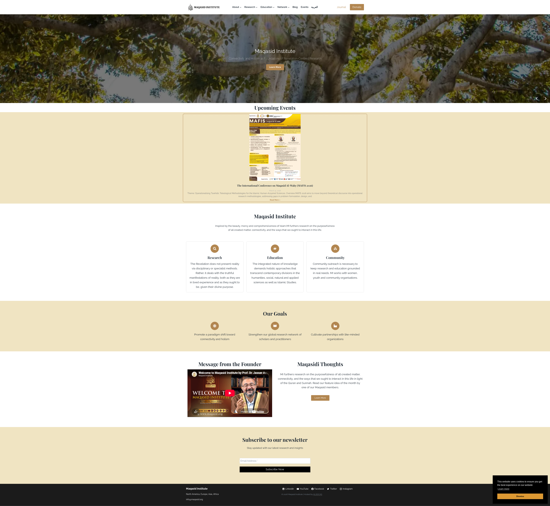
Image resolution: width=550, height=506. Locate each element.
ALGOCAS (317, 494)
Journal (341, 7)
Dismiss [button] (520, 496)
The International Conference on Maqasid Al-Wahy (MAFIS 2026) (275, 185)
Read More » (275, 200)
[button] (545, 98)
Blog (295, 7)
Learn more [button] (503, 489)
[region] (275, 58)
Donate (356, 7)
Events (304, 7)
